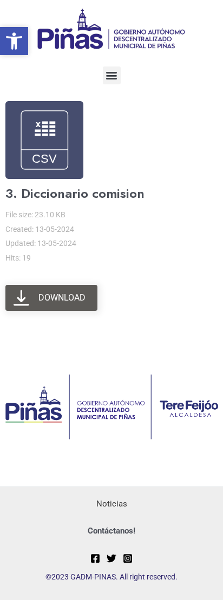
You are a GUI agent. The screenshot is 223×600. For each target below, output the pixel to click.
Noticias (111, 504)
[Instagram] (128, 558)
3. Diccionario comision (75, 193)
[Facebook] (95, 558)
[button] (112, 75)
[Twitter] (111, 558)
